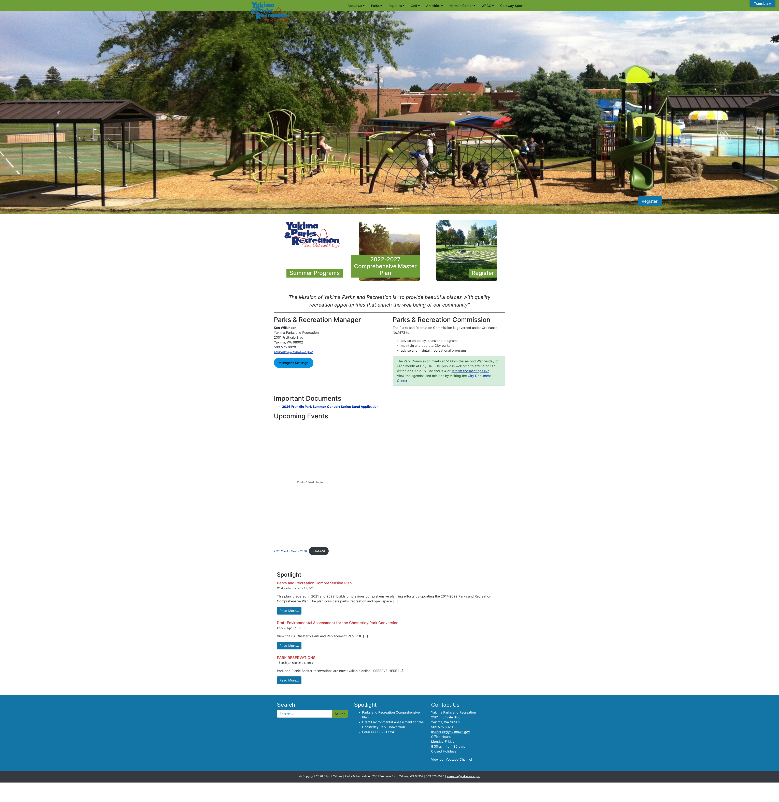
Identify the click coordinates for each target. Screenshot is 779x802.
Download (319, 550)
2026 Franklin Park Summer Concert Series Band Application (330, 407)
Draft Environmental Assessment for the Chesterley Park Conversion (337, 623)
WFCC (486, 6)
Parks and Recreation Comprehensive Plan (314, 583)
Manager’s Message (294, 363)
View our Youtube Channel (451, 759)
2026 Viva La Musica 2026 (290, 550)
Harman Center (461, 6)
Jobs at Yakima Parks (638, 201)
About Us (355, 6)
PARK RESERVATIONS (296, 658)
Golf (414, 6)
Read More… (289, 611)
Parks (375, 6)
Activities (433, 6)
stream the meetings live (470, 371)
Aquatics (395, 6)
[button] (58, 112)
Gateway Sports (512, 6)
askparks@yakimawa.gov (293, 352)
